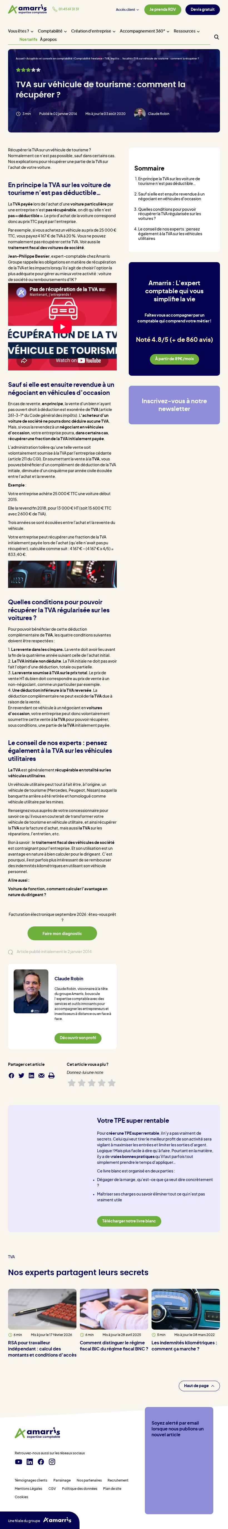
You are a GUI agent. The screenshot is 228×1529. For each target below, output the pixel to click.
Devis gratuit (203, 10)
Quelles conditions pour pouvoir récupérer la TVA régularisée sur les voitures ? (169, 214)
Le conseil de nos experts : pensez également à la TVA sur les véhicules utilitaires (170, 234)
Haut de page (196, 1386)
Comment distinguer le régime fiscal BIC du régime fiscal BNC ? (114, 1346)
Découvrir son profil (78, 1038)
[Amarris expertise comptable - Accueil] (27, 9)
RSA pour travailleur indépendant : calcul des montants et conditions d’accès (42, 1349)
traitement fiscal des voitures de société (46, 248)
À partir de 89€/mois (174, 359)
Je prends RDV (163, 10)
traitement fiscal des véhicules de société (75, 843)
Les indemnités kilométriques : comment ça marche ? (184, 1346)
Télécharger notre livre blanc (129, 1221)
